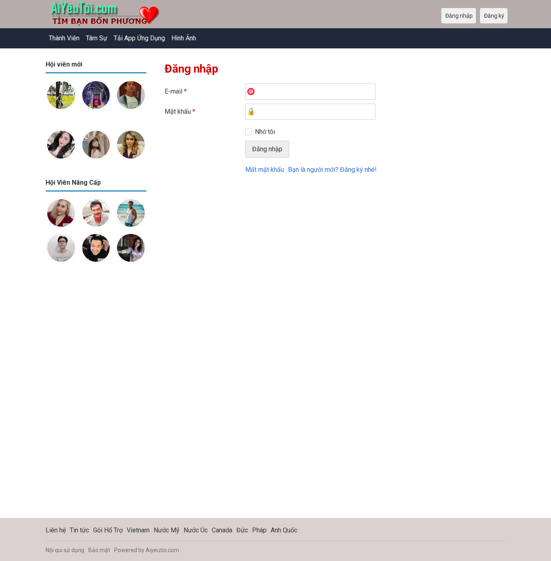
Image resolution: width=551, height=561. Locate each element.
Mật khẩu (180, 111)
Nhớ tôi (265, 132)
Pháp (259, 530)
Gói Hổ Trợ (108, 530)
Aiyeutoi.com (162, 550)
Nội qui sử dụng (65, 550)
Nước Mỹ (166, 530)
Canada (222, 530)
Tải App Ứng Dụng (139, 38)
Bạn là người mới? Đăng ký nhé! (332, 169)
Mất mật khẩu (264, 169)
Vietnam (138, 530)
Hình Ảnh (183, 38)
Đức (242, 530)
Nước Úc (196, 530)
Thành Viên (64, 38)
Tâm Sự (96, 38)
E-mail (176, 91)
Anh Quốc (284, 530)
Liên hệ (56, 530)
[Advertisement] (96, 397)
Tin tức (79, 530)
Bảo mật (99, 550)
